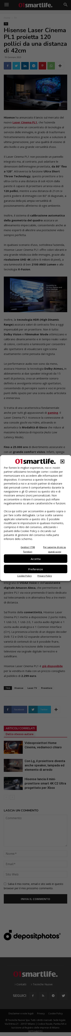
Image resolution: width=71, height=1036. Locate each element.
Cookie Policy (24, 575)
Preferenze (35, 569)
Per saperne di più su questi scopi (54, 549)
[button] (62, 461)
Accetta (36, 558)
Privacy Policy (44, 575)
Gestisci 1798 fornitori (28, 549)
